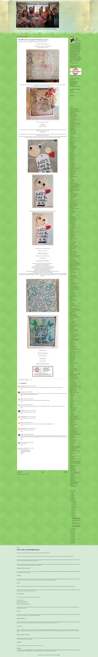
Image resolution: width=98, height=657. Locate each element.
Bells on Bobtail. (72, 140)
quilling (71, 393)
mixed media (72, 322)
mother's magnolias (73, 329)
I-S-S (71, 280)
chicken (71, 179)
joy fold (71, 291)
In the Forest (72, 284)
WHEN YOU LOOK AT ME (42, 250)
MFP (71, 319)
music (71, 332)
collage (71, 191)
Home (43, 472)
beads (71, 136)
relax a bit (71, 400)
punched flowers (72, 382)
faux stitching (72, 224)
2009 (72, 542)
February (73, 516)
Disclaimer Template (38, 565)
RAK (71, 396)
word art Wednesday (73, 483)
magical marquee (73, 314)
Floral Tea (71, 233)
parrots (71, 361)
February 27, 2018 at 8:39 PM (28, 434)
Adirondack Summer (73, 119)
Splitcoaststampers (73, 431)
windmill (71, 476)
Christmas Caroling (73, 183)
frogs (71, 240)
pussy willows (72, 388)
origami (71, 342)
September (74, 506)
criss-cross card (72, 200)
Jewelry (71, 290)
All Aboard (71, 125)
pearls (71, 364)
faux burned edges (73, 219)
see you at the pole (73, 417)
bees (71, 139)
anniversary (72, 128)
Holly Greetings (72, 272)
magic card (72, 312)
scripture (71, 413)
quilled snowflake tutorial (74, 392)
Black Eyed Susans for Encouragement (73, 147)
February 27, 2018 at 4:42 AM (30, 416)
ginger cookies (72, 247)
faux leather (72, 223)
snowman (71, 427)
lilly (70, 307)
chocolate (71, 180)
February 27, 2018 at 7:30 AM (28, 422)
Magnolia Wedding (73, 315)
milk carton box (72, 321)
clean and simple (73, 187)
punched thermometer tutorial (75, 386)
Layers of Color (72, 300)
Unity (71, 460)
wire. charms (72, 480)
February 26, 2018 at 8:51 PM (28, 404)
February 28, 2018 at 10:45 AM (28, 442)
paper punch (72, 357)
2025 (72, 492)
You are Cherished (73, 486)
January (73, 528)
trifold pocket (72, 456)
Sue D (22, 404)
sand (71, 406)
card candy (72, 172)
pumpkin (71, 381)
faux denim (72, 220)
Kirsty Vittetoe (23, 410)
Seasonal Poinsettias (73, 416)
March (73, 515)
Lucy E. (22, 448)
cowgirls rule (72, 197)
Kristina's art (72, 298)
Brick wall (71, 162)
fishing (71, 230)
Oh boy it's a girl (72, 340)
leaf (70, 301)
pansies (71, 350)
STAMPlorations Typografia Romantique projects (76, 518)
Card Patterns (72, 173)
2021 (72, 495)
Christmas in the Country (74, 184)
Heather (22, 434)
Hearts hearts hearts (73, 262)
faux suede (72, 226)
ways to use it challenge (74, 472)
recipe (71, 399)
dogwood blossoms (73, 205)
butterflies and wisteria (73, 168)
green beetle (72, 254)
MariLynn (77, 38)
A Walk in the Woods (73, 115)
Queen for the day (73, 389)
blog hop (71, 151)
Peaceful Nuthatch (73, 363)
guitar (71, 258)
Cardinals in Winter (73, 176)
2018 (72, 500)
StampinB (71, 435)
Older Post (65, 472)
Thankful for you (72, 449)
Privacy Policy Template (29, 565)
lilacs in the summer (73, 305)
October (73, 504)
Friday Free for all (73, 238)
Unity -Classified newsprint (74, 461)
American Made (72, 126)
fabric (71, 213)
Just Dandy (72, 294)
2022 (72, 494)
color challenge (72, 193)
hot (70, 273)
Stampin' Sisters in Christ (74, 434)
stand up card (72, 437)
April (73, 513)
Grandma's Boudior (73, 252)
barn (71, 135)
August (73, 507)
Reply (21, 395)
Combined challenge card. (76, 520)
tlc (70, 454)
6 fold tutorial (72, 112)
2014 (72, 535)
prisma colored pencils (73, 378)
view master (72, 468)
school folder (72, 410)
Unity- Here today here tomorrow (75, 463)
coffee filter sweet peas (74, 190)
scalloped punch (72, 409)
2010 (72, 541)
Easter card (72, 207)
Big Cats (71, 143)
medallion (71, 318)
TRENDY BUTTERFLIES (43, 355)
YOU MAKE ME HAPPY (42, 350)
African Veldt (72, 122)
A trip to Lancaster (73, 114)
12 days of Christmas (73, 108)
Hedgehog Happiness (73, 265)
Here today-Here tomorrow (74, 269)
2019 (72, 498)
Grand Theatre (72, 251)
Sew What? (72, 420)
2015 (72, 533)
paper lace (72, 354)
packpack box (72, 347)
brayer (71, 161)
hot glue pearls (72, 276)
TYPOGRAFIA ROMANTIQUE (42, 41)
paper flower (72, 353)
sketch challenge (73, 424)
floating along (72, 231)
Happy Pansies (72, 259)
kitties (71, 297)
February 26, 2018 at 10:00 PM (31, 410)
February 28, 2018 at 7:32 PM (28, 448)
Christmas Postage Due (74, 186)
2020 (72, 497)
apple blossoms (72, 129)
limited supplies (72, 308)
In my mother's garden (73, 283)
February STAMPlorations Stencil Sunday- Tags (76, 526)
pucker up (71, 379)
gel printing (72, 244)
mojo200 (71, 328)
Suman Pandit (23, 416)
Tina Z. (22, 442)
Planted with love (73, 368)
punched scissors (73, 385)
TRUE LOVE (43, 124)
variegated (72, 466)
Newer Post (19, 472)
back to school (72, 133)
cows (71, 198)
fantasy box (72, 216)
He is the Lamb (72, 261)
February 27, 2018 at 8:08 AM (31, 428)
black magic (72, 148)
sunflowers (72, 441)
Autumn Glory (72, 132)
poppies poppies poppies (74, 374)
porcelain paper (72, 375)
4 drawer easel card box (74, 111)
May (73, 512)
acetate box (72, 118)
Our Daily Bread (72, 346)
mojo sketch (72, 326)
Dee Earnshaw (23, 428)
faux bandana (72, 217)
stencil (71, 438)
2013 (72, 536)
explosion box (72, 212)
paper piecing (72, 356)
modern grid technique (73, 325)
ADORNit (71, 121)
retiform (71, 402)
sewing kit (71, 421)
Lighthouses (72, 304)
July (73, 509)
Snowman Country (73, 428)
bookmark (71, 158)
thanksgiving (72, 453)
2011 (72, 539)
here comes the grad (73, 268)
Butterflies (71, 166)
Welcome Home (72, 473)
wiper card (72, 479)
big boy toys (72, 142)
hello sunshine (72, 266)
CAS (71, 177)
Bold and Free (72, 155)
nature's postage (73, 336)
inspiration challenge (73, 286)
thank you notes (72, 448)
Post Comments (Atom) (25, 474)
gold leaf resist (72, 248)
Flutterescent (72, 234)
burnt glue (71, 165)
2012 (72, 538)
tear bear (71, 445)
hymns (71, 279)
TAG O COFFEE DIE (42, 258)
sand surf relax (72, 407)
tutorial (71, 457)
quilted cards (72, 395)
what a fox (72, 475)
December (74, 501)
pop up (71, 371)
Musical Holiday (72, 333)
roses (71, 403)
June (73, 510)
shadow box (72, 423)
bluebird (71, 154)
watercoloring (72, 469)
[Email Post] (31, 379)
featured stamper (73, 227)
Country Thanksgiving (73, 194)
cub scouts (72, 201)
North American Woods (74, 339)
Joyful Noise (72, 293)
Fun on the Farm (73, 241)
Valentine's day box (73, 465)
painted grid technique (73, 349)
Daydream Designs (73, 204)
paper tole (71, 360)
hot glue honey (72, 275)
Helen (22, 422)
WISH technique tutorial (74, 482)
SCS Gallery (72, 92)
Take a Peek (72, 442)
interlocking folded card (74, 287)
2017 (72, 530)
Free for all (72, 237)
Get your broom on (73, 245)
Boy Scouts (72, 159)
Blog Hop (71, 152)
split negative (72, 430)
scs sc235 (71, 414)
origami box (72, 343)
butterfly (71, 169)
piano (71, 367)
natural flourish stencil (73, 335)
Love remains (72, 311)
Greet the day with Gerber (74, 255)
